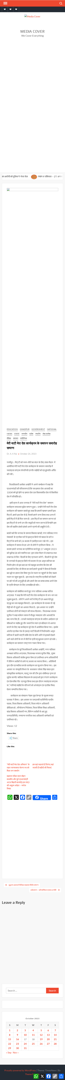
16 (17, 1039)
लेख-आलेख (46, 434)
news (9, 434)
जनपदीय (24, 434)
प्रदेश (31, 434)
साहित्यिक (23, 438)
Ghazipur (25, 429)
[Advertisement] (32, 74)
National (51, 429)
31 (25, 1048)
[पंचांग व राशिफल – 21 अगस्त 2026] (25, 176)
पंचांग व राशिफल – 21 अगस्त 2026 (45, 176)
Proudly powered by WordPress (20, 1070)
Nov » (16, 1052)
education (12, 429)
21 (55, 1039)
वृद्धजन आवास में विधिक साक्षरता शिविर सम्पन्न (23, 885)
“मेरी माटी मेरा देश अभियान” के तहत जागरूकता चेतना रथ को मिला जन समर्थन (18, 767)
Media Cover (32, 31)
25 (33, 1043)
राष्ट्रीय (38, 434)
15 (9, 1039)
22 (9, 1043)
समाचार (15, 438)
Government (38, 429)
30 (17, 1048)
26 (41, 1043)
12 (41, 1034)
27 (48, 1043)
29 (9, 1048)
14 (55, 1034)
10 (25, 1034)
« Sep (8, 1052)
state (16, 434)
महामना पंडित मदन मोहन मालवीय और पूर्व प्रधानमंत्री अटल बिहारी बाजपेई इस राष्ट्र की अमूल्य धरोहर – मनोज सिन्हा (18, 782)
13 (48, 1034)
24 (25, 1043)
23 (17, 1043)
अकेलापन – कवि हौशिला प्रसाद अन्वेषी (43, 890)
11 (33, 1034)
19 (41, 1039)
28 (55, 1043)
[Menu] (5, 3)
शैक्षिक (9, 438)
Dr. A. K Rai (12, 454)
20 (48, 1039)
